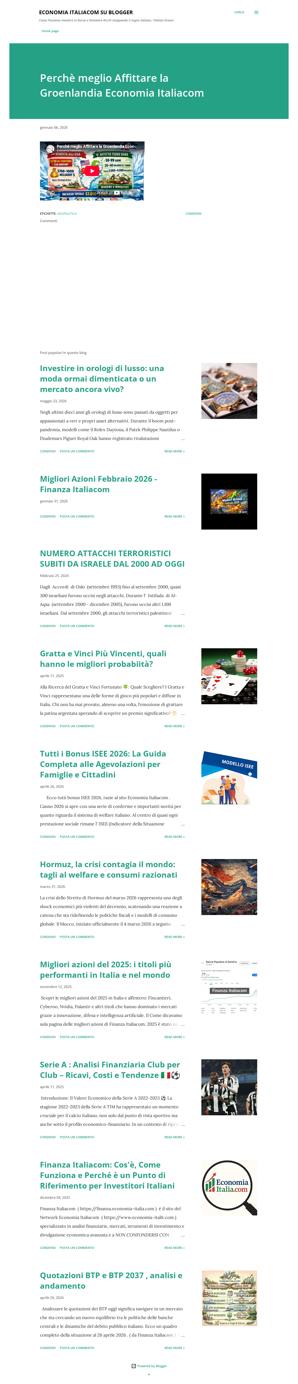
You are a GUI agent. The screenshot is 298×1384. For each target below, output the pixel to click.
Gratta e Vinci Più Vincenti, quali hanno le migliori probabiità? (103, 658)
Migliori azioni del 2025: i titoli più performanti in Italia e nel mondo (105, 969)
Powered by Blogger (151, 1366)
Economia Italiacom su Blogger (86, 12)
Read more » (174, 451)
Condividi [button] (193, 213)
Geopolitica (67, 213)
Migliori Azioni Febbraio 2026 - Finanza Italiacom (98, 484)
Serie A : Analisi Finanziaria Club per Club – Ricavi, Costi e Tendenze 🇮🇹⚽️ (110, 1069)
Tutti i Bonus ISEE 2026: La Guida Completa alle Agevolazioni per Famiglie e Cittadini (103, 764)
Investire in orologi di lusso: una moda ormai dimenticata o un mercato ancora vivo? (102, 378)
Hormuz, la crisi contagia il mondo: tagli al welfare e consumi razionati (108, 869)
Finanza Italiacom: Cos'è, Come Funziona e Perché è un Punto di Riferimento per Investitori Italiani (107, 1175)
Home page (50, 31)
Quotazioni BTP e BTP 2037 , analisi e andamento (111, 1280)
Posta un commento (77, 451)
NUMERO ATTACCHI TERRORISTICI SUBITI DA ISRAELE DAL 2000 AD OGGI (112, 558)
